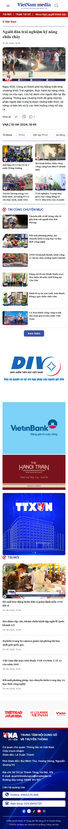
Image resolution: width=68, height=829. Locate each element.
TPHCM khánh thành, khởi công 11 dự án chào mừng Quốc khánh (47, 256)
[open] (8, 6)
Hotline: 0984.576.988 (24, 794)
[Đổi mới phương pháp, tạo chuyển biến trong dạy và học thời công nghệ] (15, 241)
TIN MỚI (7, 14)
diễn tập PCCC (40, 135)
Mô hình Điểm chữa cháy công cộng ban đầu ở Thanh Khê (50, 166)
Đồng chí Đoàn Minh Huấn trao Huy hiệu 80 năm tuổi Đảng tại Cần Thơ (46, 277)
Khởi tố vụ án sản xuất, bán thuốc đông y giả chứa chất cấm (47, 295)
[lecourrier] (13, 714)
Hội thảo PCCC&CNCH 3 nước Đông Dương (16, 166)
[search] (59, 6)
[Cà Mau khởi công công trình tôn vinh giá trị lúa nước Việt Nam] (15, 318)
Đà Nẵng (60, 135)
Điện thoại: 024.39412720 (26, 803)
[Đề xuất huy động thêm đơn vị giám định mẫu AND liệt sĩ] (34, 581)
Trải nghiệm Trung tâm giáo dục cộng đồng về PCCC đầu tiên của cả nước (50, 196)
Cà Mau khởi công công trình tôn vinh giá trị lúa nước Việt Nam (45, 315)
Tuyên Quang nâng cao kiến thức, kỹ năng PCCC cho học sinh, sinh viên (16, 196)
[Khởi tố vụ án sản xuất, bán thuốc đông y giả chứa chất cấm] (15, 299)
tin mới (13, 557)
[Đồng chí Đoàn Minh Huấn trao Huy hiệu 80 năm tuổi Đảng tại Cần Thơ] (15, 279)
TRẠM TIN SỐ (23, 14)
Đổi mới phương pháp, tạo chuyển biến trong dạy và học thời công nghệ (45, 238)
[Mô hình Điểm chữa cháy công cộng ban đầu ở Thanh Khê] (50, 152)
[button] (32, 552)
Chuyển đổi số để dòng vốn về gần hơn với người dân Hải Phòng (45, 219)
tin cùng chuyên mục (25, 209)
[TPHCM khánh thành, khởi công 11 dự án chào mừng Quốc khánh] (15, 260)
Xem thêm (34, 333)
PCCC (22, 135)
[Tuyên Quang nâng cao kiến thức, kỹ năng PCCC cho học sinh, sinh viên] (18, 182)
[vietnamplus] (39, 714)
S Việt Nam (9, 21)
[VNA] (24, 812)
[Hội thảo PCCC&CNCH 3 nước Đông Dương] (18, 153)
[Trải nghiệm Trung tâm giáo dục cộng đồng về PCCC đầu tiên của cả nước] (50, 182)
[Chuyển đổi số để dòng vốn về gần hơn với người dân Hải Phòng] (15, 222)
